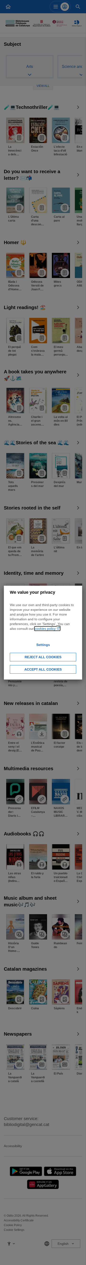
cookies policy (46, 628)
